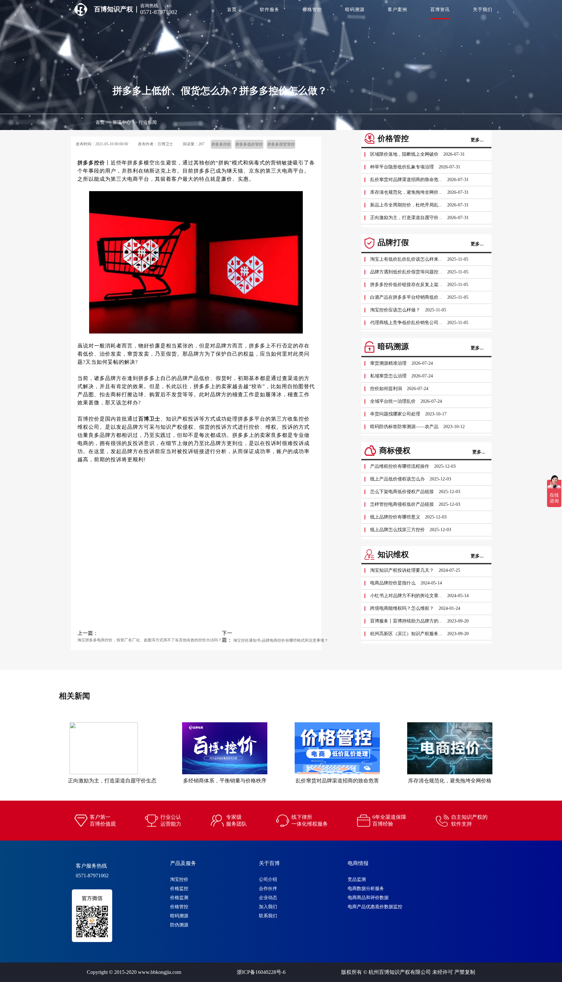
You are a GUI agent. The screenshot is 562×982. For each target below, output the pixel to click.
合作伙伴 (268, 888)
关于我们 (482, 9)
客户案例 (397, 9)
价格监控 (179, 888)
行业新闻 (148, 122)
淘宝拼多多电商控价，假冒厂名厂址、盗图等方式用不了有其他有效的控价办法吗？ (149, 640)
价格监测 (179, 897)
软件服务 (269, 9)
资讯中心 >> (125, 122)
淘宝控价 (179, 879)
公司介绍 (268, 879)
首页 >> (103, 122)
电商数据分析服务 (366, 888)
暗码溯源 (355, 9)
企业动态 (268, 897)
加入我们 (268, 906)
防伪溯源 (179, 925)
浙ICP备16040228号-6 (261, 972)
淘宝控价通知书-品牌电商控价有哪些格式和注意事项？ (280, 640)
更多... (477, 139)
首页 (232, 9)
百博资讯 (440, 9)
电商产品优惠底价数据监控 (375, 906)
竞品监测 (357, 879)
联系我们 (268, 915)
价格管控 (312, 9)
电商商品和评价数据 (368, 897)
